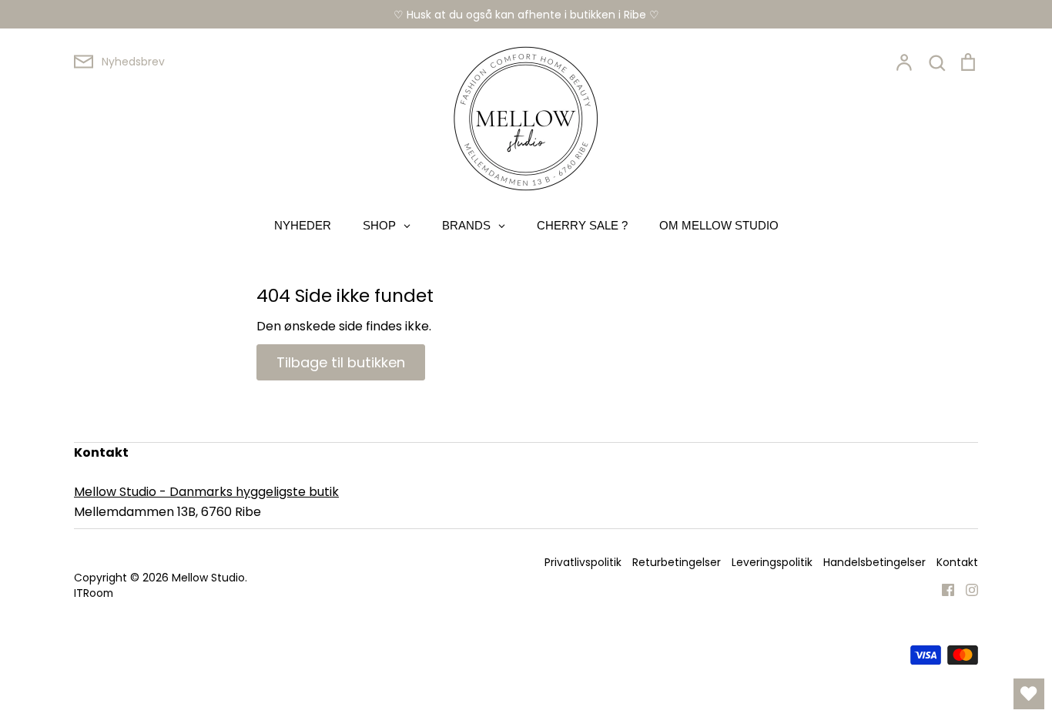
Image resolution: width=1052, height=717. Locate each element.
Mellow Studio (208, 577)
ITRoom (93, 593)
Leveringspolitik (772, 562)
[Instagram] (966, 589)
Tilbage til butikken (340, 362)
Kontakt (957, 562)
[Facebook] (942, 589)
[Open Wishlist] (1028, 693)
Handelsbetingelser (874, 562)
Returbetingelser (676, 562)
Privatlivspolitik (582, 562)
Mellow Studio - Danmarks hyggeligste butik (206, 492)
